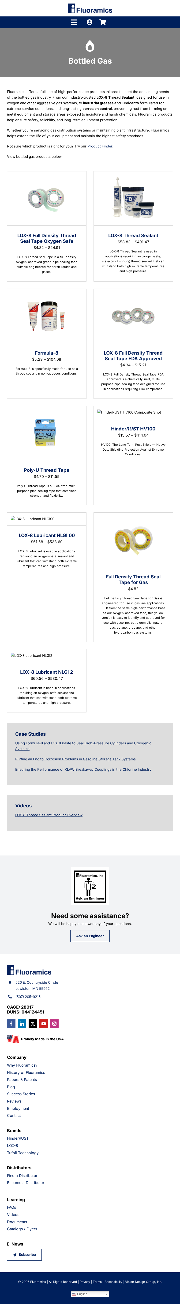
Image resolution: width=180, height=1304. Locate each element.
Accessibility (113, 1282)
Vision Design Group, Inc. (143, 1282)
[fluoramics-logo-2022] (90, 5)
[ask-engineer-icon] (90, 869)
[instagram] (54, 1023)
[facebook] (11, 1023)
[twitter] (33, 1023)
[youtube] (43, 1023)
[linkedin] (22, 1023)
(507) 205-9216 (28, 996)
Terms (97, 1282)
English (81, 1294)
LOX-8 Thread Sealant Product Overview (48, 815)
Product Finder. (100, 146)
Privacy (85, 1282)
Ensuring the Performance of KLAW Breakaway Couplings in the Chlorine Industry (83, 769)
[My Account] (89, 22)
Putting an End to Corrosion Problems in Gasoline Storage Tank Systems (75, 759)
